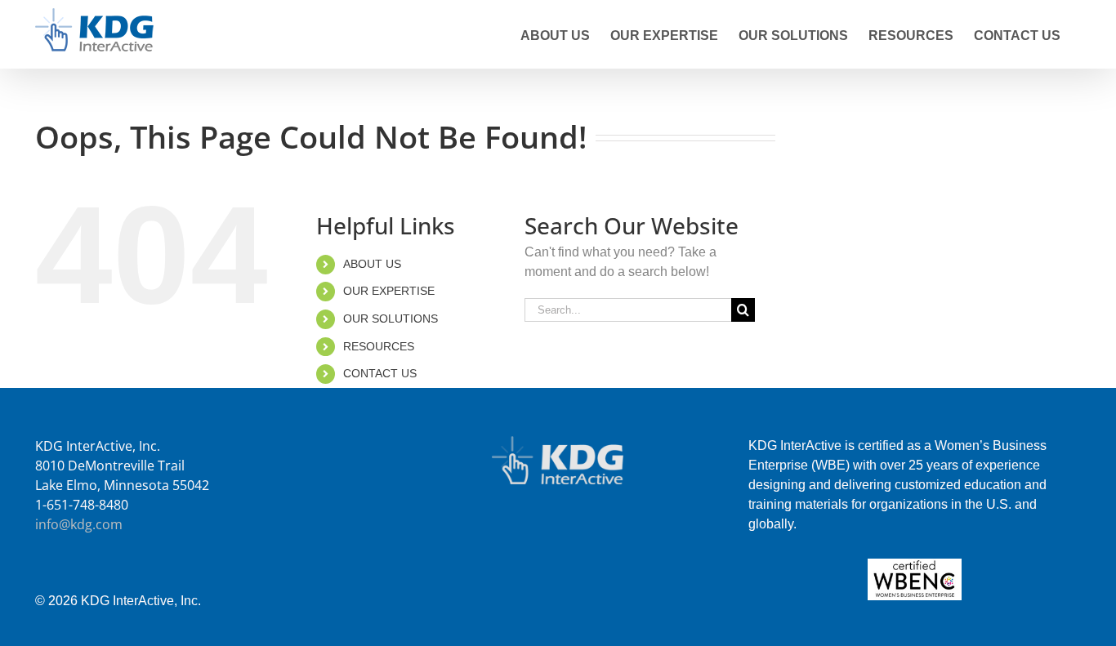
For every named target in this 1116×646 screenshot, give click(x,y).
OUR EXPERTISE (389, 290)
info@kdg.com (79, 524)
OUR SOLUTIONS (390, 318)
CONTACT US (380, 373)
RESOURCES (378, 346)
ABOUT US (372, 263)
